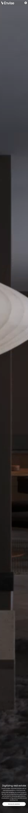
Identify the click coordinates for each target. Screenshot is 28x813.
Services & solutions (14, 804)
